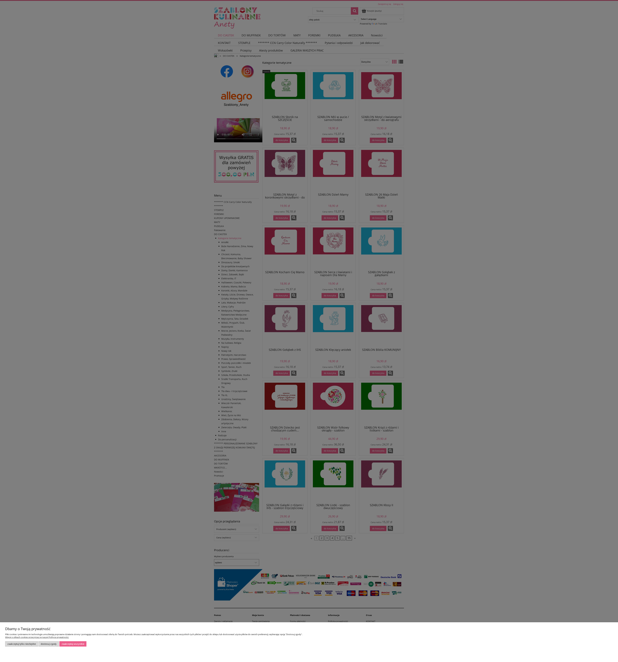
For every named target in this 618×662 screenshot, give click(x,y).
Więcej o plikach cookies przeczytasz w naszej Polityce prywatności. (37, 637)
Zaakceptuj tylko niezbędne (21, 644)
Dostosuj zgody (49, 644)
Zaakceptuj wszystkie (73, 644)
